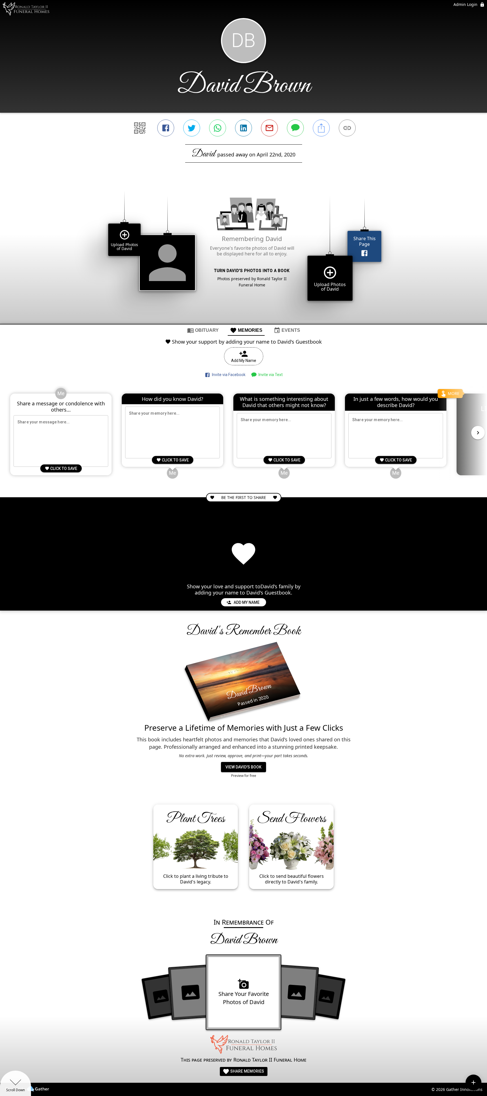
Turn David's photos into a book (252, 270)
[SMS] (295, 128)
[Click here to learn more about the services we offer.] (243, 1045)
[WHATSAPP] (217, 128)
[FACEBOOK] (165, 128)
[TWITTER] (191, 128)
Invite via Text (270, 374)
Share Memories (246, 1071)
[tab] (203, 330)
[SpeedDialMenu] (473, 1082)
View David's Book (243, 767)
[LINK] (347, 128)
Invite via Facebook (227, 374)
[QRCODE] (139, 128)
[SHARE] (321, 128)
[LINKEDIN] (243, 128)
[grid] (243, 253)
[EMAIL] (269, 128)
